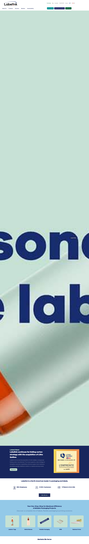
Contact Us (68, 8)
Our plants (56, 3)
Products (11, 8)
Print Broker (49, 3)
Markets (23, 8)
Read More (13, 469)
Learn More (73, 237)
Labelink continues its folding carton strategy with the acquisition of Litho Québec (26, 454)
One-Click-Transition (59, 8)
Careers (66, 3)
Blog (53, 3)
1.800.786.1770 (61, 3)
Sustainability (30, 8)
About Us (4, 8)
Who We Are (44, 495)
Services (17, 8)
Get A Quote (50, 8)
